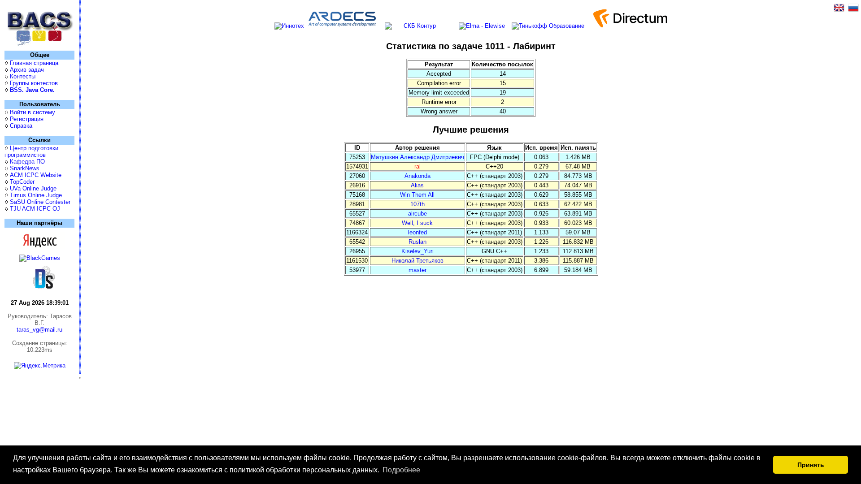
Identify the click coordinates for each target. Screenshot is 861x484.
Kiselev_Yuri (417, 251)
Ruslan (417, 241)
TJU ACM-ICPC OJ (35, 208)
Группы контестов (34, 83)
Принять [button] (810, 464)
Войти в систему (32, 112)
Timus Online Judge (36, 195)
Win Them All (417, 194)
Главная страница (34, 63)
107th (417, 204)
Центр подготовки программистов (31, 151)
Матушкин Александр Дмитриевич (417, 157)
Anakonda (417, 176)
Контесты (22, 76)
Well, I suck (417, 223)
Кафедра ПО (27, 161)
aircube (417, 213)
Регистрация (26, 119)
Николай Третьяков (417, 260)
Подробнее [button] (401, 470)
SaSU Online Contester (40, 202)
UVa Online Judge (33, 188)
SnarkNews (24, 168)
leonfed (417, 232)
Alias (417, 185)
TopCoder (22, 181)
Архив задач (27, 69)
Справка (21, 125)
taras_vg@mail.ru (39, 329)
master (417, 270)
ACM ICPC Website (35, 175)
